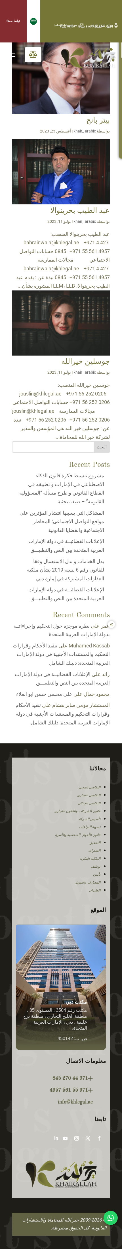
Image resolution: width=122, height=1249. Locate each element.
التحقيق (94, 843)
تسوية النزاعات (90, 827)
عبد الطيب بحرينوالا (80, 211)
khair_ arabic (84, 131)
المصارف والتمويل (88, 882)
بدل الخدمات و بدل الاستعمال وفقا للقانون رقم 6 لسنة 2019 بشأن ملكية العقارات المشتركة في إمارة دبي (65, 569)
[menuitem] (33, 54)
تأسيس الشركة (90, 819)
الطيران (94, 890)
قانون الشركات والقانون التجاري (77, 811)
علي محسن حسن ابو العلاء (44, 694)
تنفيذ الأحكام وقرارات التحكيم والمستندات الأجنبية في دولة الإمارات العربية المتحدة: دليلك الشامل (61, 654)
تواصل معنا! (13, 20)
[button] (33, 21)
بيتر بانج (98, 120)
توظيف (95, 867)
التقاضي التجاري (89, 795)
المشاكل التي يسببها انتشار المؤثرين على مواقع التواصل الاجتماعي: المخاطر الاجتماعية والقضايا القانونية (62, 521)
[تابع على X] (87, 1138)
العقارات (94, 851)
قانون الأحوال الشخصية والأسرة (78, 835)
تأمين (96, 874)
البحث (102, 447)
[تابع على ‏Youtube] (65, 1138)
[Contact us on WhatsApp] (111, 1218)
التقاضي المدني (90, 787)
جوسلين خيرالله (85, 361)
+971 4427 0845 (104, 25)
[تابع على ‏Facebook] (99, 1138)
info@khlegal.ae (68, 25)
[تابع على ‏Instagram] (76, 1138)
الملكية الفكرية (90, 859)
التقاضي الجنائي (89, 803)
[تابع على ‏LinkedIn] (56, 1138)
